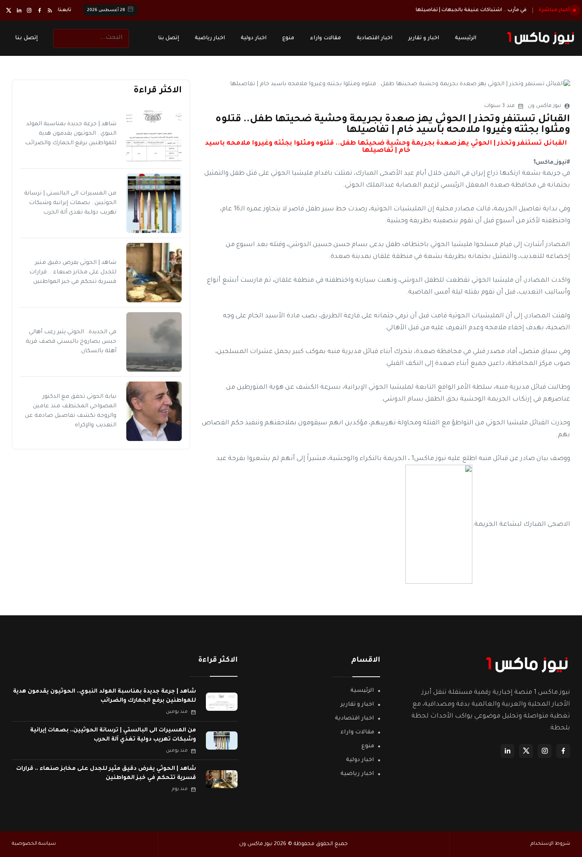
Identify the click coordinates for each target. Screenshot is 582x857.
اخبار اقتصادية (374, 38)
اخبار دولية (253, 38)
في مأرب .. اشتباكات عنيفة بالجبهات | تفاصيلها (471, 10)
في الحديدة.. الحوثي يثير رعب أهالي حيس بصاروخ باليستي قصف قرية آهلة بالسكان (71, 342)
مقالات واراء (325, 38)
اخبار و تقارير (423, 38)
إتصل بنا (168, 38)
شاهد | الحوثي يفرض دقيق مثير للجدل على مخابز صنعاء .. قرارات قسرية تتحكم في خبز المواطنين (72, 272)
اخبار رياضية (210, 38)
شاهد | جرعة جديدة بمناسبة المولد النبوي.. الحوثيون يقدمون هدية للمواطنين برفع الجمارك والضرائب (70, 134)
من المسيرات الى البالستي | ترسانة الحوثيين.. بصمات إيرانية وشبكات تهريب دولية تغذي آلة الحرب (70, 203)
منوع (288, 38)
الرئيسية (465, 38)
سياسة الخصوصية (34, 844)
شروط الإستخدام (550, 844)
